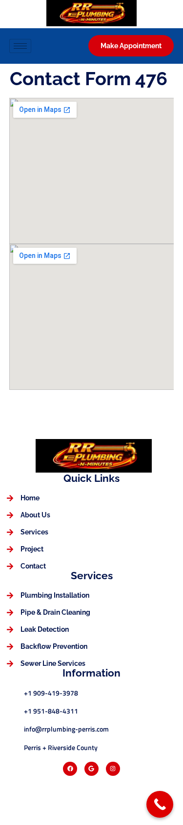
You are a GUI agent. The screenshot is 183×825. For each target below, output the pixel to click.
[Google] (91, 769)
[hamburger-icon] (20, 46)
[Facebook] (70, 769)
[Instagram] (113, 769)
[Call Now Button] (159, 804)
